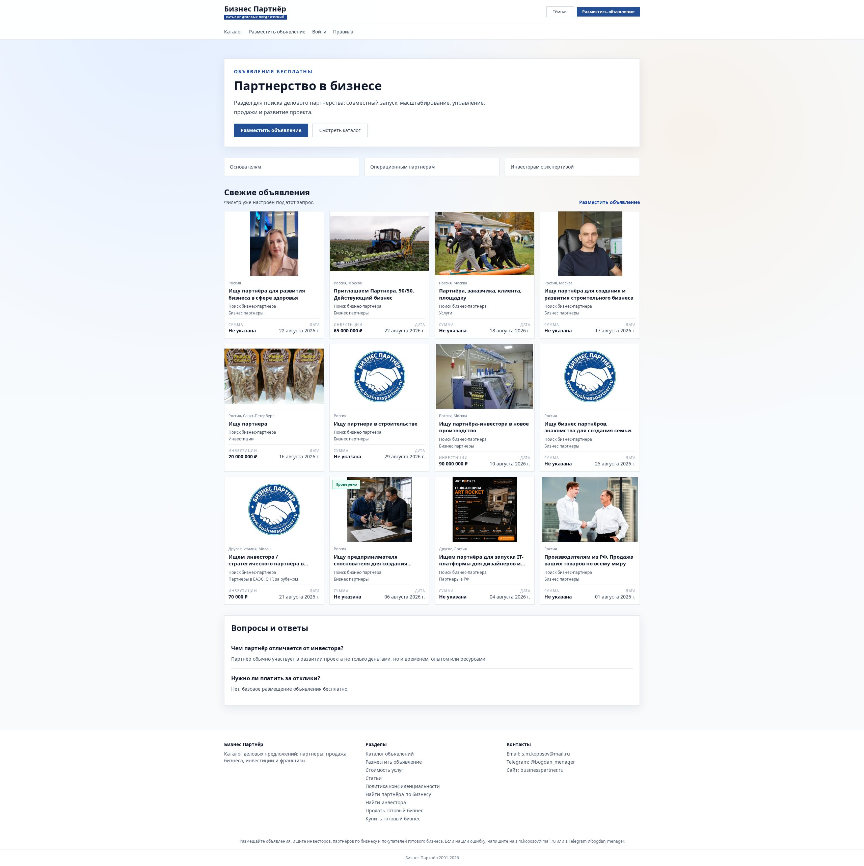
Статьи (374, 778)
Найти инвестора (386, 802)
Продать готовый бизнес (394, 810)
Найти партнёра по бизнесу (398, 794)
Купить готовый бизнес (393, 818)
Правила (343, 31)
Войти (319, 31)
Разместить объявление (608, 12)
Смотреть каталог (339, 130)
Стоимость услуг (384, 770)
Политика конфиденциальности (403, 786)
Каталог (233, 31)
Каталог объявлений (390, 753)
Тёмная (560, 12)
